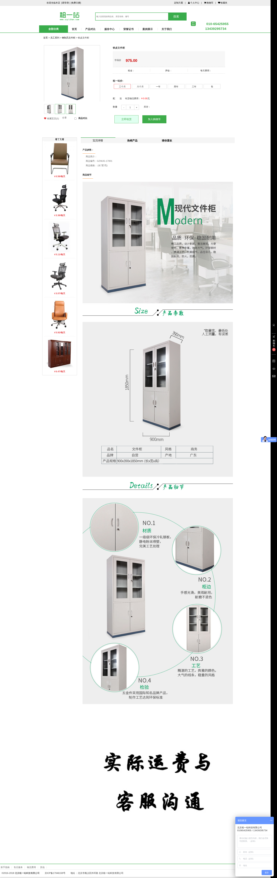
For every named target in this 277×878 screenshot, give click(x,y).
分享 (64, 118)
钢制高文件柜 (68, 37)
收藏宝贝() (53, 118)
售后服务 (18, 867)
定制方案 (178, 2)
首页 (74, 29)
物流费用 (31, 867)
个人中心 (194, 2)
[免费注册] (76, 2)
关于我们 (167, 29)
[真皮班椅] (59, 314)
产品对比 (90, 29)
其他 (42, 867)
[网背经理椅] (59, 197)
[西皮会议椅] (59, 158)
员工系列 (54, 37)
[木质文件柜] (59, 353)
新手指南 (5, 867)
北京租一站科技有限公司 (27, 873)
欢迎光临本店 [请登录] (58, 2)
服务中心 (109, 29)
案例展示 (148, 29)
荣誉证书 (128, 29)
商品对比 (82, 118)
